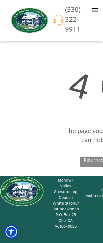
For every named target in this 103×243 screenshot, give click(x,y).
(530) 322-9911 (72, 19)
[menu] (94, 10)
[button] (11, 232)
